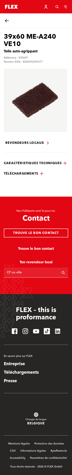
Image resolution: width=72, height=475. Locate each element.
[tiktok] (46, 331)
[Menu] (65, 7)
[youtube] (36, 331)
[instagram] (25, 331)
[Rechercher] (63, 273)
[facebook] (14, 331)
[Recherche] (57, 7)
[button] (35, 163)
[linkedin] (57, 331)
